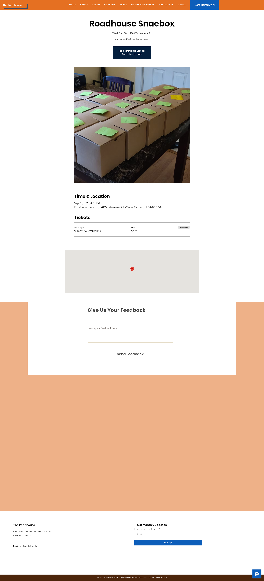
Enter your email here (146, 529)
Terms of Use (149, 577)
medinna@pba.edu (28, 545)
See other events (132, 54)
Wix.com (138, 577)
